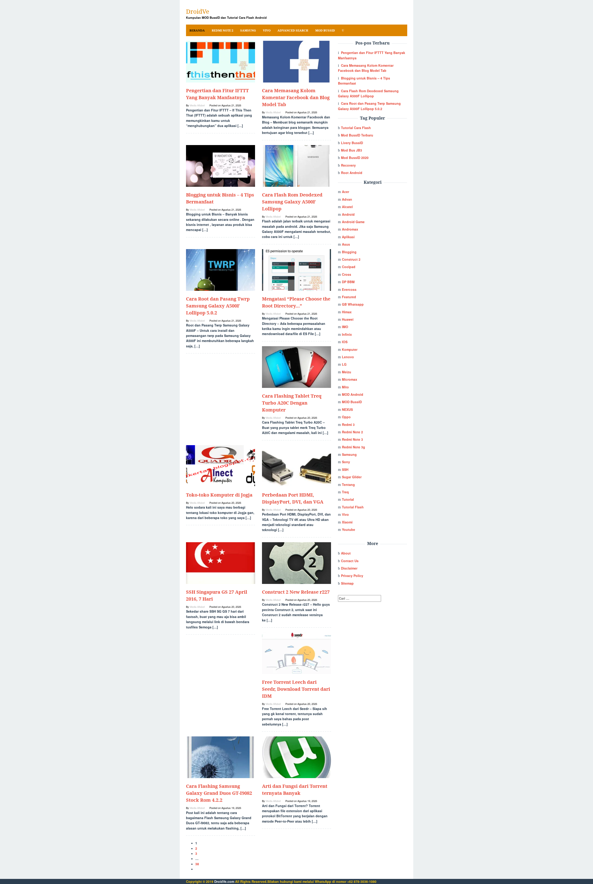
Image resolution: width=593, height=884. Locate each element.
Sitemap (347, 583)
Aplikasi (348, 236)
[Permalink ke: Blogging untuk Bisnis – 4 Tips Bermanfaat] (220, 165)
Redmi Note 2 (352, 432)
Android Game (353, 221)
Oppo (346, 417)
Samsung (349, 454)
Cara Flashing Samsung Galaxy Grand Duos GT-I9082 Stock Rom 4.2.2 (219, 793)
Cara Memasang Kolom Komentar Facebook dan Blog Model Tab (296, 97)
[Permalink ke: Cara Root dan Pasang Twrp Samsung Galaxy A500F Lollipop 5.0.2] (220, 269)
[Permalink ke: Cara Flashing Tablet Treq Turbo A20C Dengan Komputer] (296, 366)
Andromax (350, 229)
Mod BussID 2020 (355, 157)
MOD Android (352, 394)
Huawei (347, 319)
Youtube (348, 529)
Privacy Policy (352, 575)
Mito (345, 387)
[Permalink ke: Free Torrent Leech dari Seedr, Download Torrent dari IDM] (296, 652)
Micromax (349, 379)
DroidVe (197, 11)
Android (348, 214)
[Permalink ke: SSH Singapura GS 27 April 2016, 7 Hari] (220, 562)
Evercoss (349, 289)
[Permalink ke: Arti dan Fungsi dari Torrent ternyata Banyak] (296, 756)
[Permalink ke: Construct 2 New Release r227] (296, 562)
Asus (346, 244)
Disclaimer (349, 568)
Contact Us (350, 560)
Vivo (345, 514)
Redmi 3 (348, 424)
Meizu (346, 372)
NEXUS (347, 409)
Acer (345, 191)
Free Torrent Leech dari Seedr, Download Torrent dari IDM (296, 689)
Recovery (348, 165)
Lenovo (348, 357)
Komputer (349, 349)
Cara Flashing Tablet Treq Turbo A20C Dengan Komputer (292, 403)
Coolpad (348, 266)
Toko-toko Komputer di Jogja (219, 495)
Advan (347, 199)
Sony (346, 461)
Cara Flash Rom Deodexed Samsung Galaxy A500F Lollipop (292, 202)
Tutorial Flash (353, 507)
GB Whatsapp (353, 304)
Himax (347, 312)
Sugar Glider (352, 477)
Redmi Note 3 (352, 439)
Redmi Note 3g (353, 447)
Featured (349, 297)
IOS (344, 341)
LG (344, 364)
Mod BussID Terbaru (357, 135)
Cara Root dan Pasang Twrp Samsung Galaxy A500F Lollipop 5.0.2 (218, 306)
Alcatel (347, 206)
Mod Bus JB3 (351, 150)
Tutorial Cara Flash (356, 127)
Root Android (351, 172)
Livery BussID (352, 142)
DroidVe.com (224, 881)
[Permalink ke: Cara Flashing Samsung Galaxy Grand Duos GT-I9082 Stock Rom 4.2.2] (220, 756)
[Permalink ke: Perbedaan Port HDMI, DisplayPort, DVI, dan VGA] (296, 465)
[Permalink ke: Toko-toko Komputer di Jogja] (220, 465)
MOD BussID (352, 401)
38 (197, 864)
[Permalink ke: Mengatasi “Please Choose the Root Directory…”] (296, 269)
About (346, 553)
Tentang (348, 484)
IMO (345, 326)
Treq (345, 492)
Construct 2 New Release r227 (296, 592)
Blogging (349, 252)
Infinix (347, 334)
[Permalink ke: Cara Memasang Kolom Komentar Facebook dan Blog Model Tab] (296, 61)
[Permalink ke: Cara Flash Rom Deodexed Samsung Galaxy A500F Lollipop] (296, 165)
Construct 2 (351, 259)
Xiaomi (347, 522)
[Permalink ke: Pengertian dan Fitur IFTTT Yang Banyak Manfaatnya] (220, 61)
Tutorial (348, 499)
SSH (345, 469)
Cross (346, 274)
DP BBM (348, 281)
